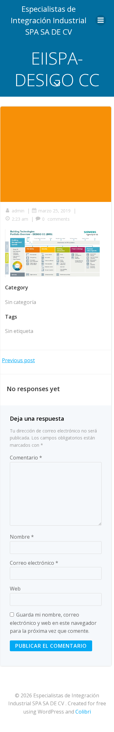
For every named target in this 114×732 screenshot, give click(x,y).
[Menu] (100, 20)
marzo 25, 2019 (54, 211)
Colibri (83, 711)
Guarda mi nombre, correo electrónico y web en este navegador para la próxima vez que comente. (53, 622)
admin (18, 211)
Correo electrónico (34, 562)
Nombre (22, 536)
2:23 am (20, 219)
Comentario (26, 457)
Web (15, 588)
